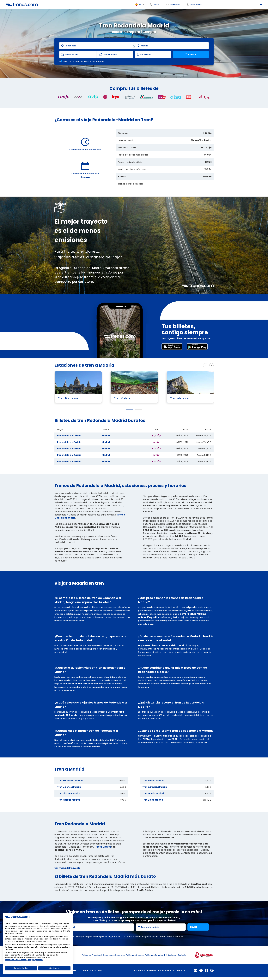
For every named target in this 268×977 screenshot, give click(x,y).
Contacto (182, 955)
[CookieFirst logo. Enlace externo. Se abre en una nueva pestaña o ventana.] (17, 916)
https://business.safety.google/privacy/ (24, 959)
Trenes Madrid (102, 846)
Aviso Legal (171, 955)
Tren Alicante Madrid (69, 793)
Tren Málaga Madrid (68, 799)
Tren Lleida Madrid (152, 799)
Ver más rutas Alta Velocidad (183, 365)
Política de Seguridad (155, 955)
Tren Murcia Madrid (153, 793)
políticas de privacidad (99, 936)
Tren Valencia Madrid (69, 787)
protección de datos (122, 936)
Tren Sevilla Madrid (153, 780)
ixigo (100, 970)
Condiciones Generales (114, 955)
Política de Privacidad (92, 955)
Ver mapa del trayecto (67, 868)
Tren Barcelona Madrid (70, 780)
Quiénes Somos (89, 970)
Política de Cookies (135, 955)
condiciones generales (144, 936)
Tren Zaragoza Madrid (154, 787)
